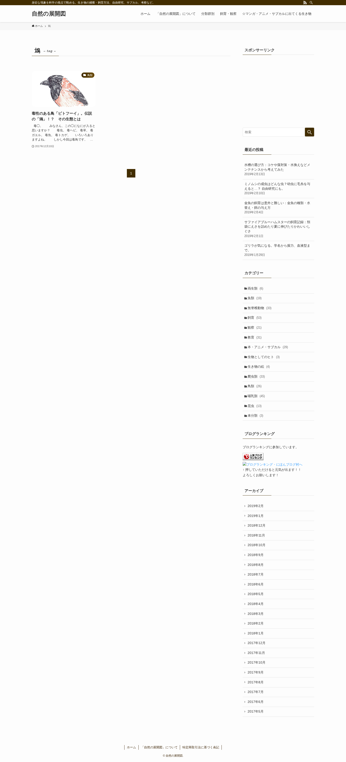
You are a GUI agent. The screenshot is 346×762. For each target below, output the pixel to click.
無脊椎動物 (259, 308)
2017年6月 (256, 702)
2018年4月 (256, 604)
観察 (255, 327)
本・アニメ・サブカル (268, 347)
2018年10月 (257, 545)
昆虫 (255, 406)
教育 (255, 337)
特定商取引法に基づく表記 (200, 747)
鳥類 (255, 386)
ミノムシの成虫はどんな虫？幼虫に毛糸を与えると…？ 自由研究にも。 (277, 188)
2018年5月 (256, 594)
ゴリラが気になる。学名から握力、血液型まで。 (277, 250)
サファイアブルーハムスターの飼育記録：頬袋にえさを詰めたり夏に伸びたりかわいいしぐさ (277, 229)
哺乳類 (256, 396)
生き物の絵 (259, 366)
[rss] (305, 2)
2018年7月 (256, 574)
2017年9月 (256, 672)
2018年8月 (256, 565)
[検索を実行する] (309, 132)
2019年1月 (256, 516)
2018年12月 (257, 525)
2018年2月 (256, 623)
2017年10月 (257, 662)
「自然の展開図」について (159, 747)
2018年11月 (256, 535)
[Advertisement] (278, 89)
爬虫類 (256, 376)
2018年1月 (256, 633)
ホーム (131, 747)
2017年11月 (256, 653)
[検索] (311, 2)
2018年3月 (256, 614)
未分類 (255, 415)
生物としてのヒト (264, 357)
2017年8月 (256, 682)
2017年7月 (256, 692)
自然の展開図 (49, 13)
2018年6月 (256, 584)
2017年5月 (256, 711)
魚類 (255, 298)
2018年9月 (256, 555)
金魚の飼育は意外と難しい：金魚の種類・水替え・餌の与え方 (277, 207)
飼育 (255, 317)
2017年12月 (257, 643)
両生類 (255, 288)
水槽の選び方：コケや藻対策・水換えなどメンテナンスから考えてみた (277, 169)
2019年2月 (256, 506)
